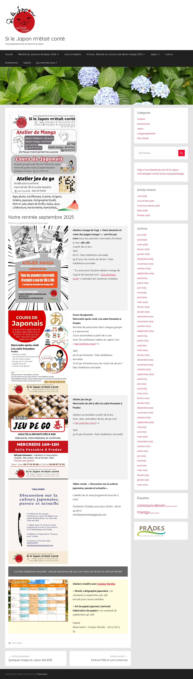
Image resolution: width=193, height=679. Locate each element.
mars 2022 (142, 436)
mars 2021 (142, 470)
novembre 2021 (145, 441)
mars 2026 (142, 244)
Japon (153, 54)
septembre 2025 (145, 273)
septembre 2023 (145, 374)
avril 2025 (142, 297)
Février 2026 (143, 215)
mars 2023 (142, 393)
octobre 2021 (143, 446)
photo (152, 513)
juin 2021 (141, 456)
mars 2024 (142, 350)
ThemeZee (42, 674)
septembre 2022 (145, 422)
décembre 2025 (145, 259)
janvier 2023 (143, 403)
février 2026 (143, 249)
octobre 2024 (144, 326)
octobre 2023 (144, 369)
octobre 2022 (144, 417)
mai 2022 (141, 427)
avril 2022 (142, 431)
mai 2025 (141, 292)
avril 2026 (142, 239)
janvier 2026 (143, 254)
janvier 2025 (143, 311)
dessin (159, 505)
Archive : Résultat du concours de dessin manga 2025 (114, 54)
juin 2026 (141, 235)
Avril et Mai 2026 (145, 201)
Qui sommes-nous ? (46, 62)
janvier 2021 (143, 479)
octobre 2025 (144, 268)
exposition (169, 506)
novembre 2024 (145, 321)
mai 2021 (141, 460)
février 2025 (143, 307)
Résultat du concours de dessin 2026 (37, 54)
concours (145, 505)
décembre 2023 (145, 359)
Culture (169, 54)
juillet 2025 (142, 283)
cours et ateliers (72, 54)
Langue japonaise (146, 133)
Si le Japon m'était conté (35, 38)
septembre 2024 (145, 331)
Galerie (27, 62)
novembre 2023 (145, 364)
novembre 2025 (145, 263)
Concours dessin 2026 (148, 205)
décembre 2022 (145, 407)
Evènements (11, 62)
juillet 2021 (142, 451)
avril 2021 (142, 465)
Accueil (9, 54)
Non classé (17, 643)
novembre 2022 (145, 412)
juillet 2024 (142, 340)
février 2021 (143, 475)
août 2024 (142, 336)
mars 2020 (142, 484)
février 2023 (143, 398)
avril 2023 (142, 388)
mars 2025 (142, 302)
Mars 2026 (142, 210)
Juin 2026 (142, 196)
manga (143, 512)
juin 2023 (141, 383)
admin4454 (43, 223)
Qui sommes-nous (85, 343)
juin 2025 (141, 287)
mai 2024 (141, 345)
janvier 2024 (143, 355)
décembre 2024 (145, 316)
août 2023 (142, 379)
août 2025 (142, 278)
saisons (157, 513)
